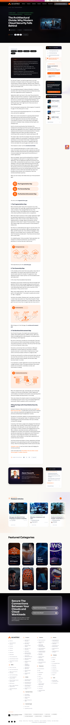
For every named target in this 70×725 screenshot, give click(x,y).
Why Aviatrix (50, 3)
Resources (44, 3)
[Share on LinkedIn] (15, 35)
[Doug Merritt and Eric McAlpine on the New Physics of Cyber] (54, 117)
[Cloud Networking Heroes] (28, 579)
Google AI (34, 51)
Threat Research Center (16, 714)
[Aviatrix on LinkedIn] (14, 721)
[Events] (56, 579)
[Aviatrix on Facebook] (9, 721)
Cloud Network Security (16, 14)
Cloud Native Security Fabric (26, 12)
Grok (14, 53)
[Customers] (28, 554)
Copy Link (25, 34)
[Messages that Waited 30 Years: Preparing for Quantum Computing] (54, 101)
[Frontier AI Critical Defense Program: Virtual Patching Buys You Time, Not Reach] (54, 106)
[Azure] (42, 579)
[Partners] (14, 579)
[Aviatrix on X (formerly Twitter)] (12, 721)
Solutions (34, 3)
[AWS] (56, 554)
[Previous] (58, 498)
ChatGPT (14, 51)
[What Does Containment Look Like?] (54, 112)
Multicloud (28, 14)
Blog (13, 7)
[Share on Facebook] (21, 34)
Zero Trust (12, 12)
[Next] (61, 498)
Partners (39, 3)
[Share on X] (18, 34)
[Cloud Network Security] (42, 554)
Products (28, 3)
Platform (23, 3)
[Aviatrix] (14, 4)
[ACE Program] (14, 554)
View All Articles (50, 122)
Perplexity (27, 51)
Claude (20, 51)
